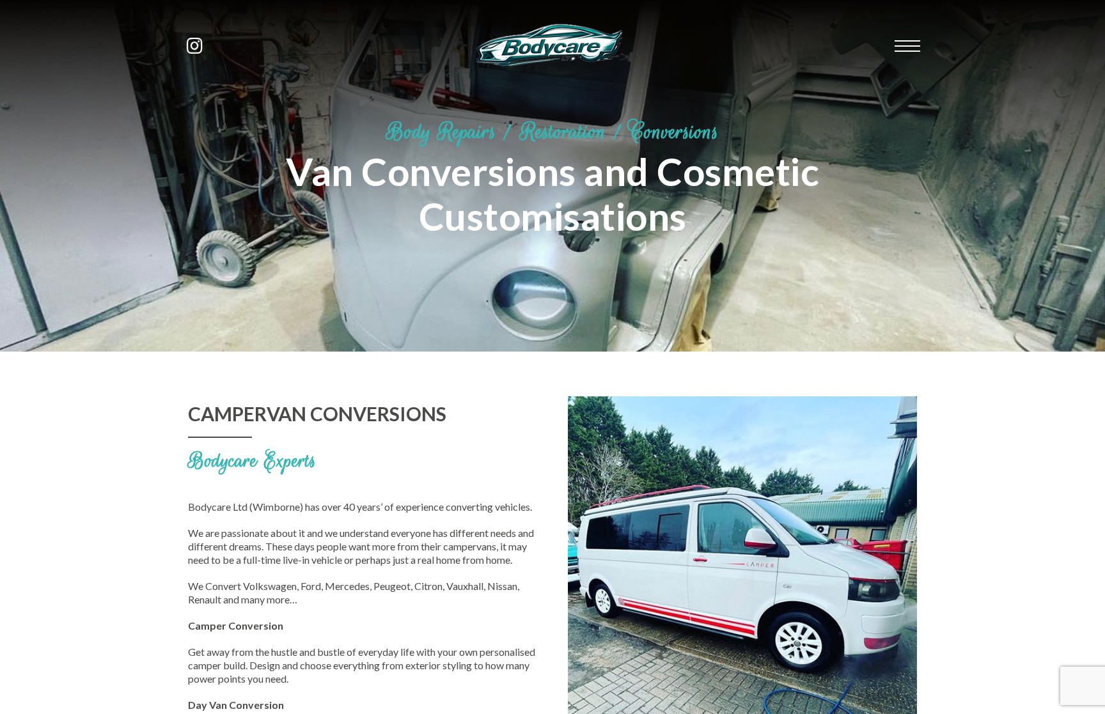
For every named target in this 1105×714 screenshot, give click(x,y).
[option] (552, 176)
